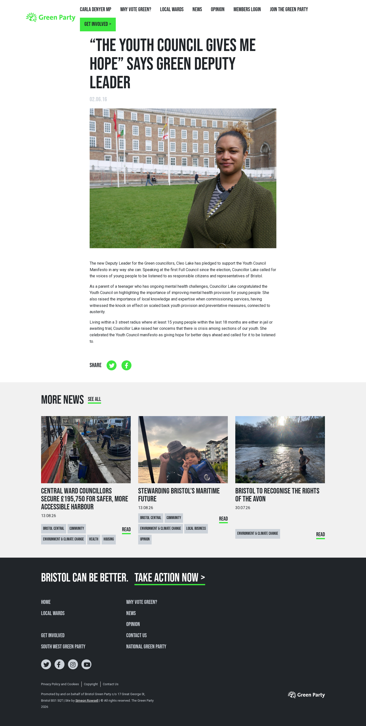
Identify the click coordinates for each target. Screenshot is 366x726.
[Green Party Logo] (50, 16)
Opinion (218, 9)
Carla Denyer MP (95, 9)
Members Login (247, 9)
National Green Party (146, 647)
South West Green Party (63, 647)
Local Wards (171, 9)
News (197, 9)
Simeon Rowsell (86, 700)
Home (46, 602)
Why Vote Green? (135, 9)
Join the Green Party (289, 9)
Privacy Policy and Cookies (60, 684)
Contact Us (136, 635)
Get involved (96, 24)
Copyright (91, 684)
